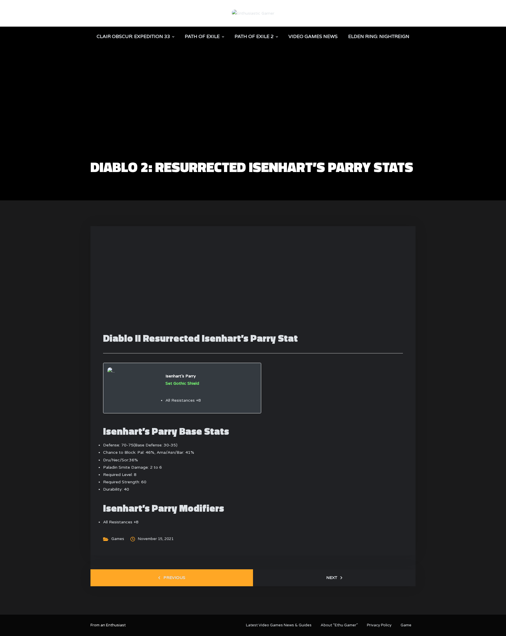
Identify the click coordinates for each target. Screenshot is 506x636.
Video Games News (313, 36)
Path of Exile (202, 36)
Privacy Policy (379, 625)
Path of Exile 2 (254, 36)
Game (406, 625)
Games (117, 539)
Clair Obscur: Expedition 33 (133, 36)
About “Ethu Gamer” (339, 625)
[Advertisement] (253, 116)
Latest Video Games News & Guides (279, 625)
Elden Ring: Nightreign (378, 36)
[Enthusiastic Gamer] (253, 13)
